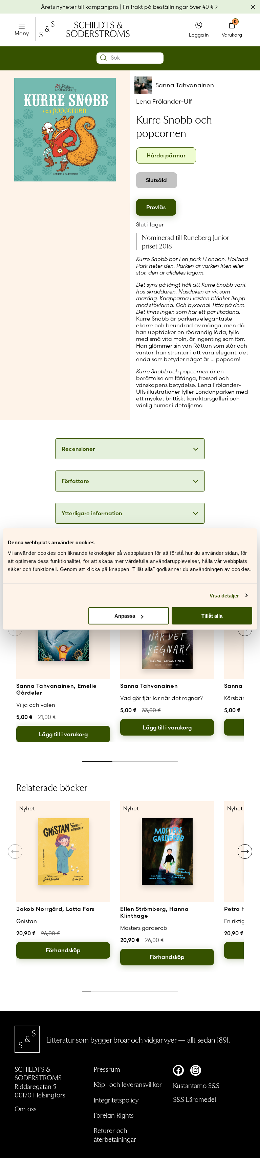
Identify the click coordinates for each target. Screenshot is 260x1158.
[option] (166, 155)
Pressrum (107, 1069)
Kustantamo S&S (196, 1085)
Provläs (156, 207)
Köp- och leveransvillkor (128, 1084)
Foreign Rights (114, 1115)
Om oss (26, 1109)
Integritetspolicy (116, 1100)
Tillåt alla (211, 616)
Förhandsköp (63, 950)
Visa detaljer (224, 595)
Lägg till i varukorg (63, 734)
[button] (245, 851)
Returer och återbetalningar (115, 1134)
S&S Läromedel (194, 1099)
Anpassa (124, 616)
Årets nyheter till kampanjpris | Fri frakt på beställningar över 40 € (127, 6)
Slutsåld (156, 180)
